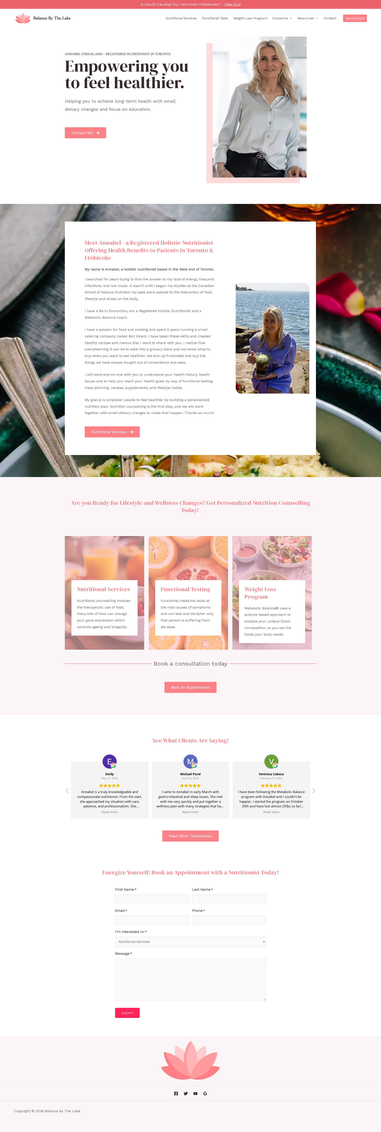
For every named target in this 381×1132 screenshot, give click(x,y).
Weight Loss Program (250, 18)
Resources (305, 18)
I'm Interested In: (131, 932)
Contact (330, 18)
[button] (355, 18)
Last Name (202, 889)
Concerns (280, 18)
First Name (125, 889)
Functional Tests (215, 18)
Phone (198, 910)
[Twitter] (186, 1093)
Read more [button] (110, 812)
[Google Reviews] (205, 1093)
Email (121, 910)
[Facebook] (176, 1093)
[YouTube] (195, 1093)
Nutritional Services (181, 18)
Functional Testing (185, 589)
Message (123, 953)
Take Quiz (232, 4)
